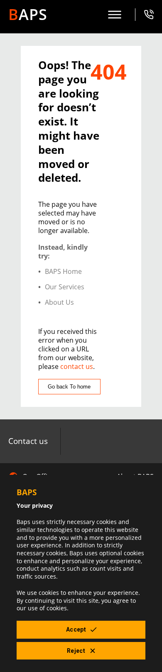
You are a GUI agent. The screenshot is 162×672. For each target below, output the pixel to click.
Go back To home (69, 387)
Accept (76, 629)
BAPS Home (63, 271)
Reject (76, 650)
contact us (76, 366)
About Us (59, 302)
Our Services (64, 287)
